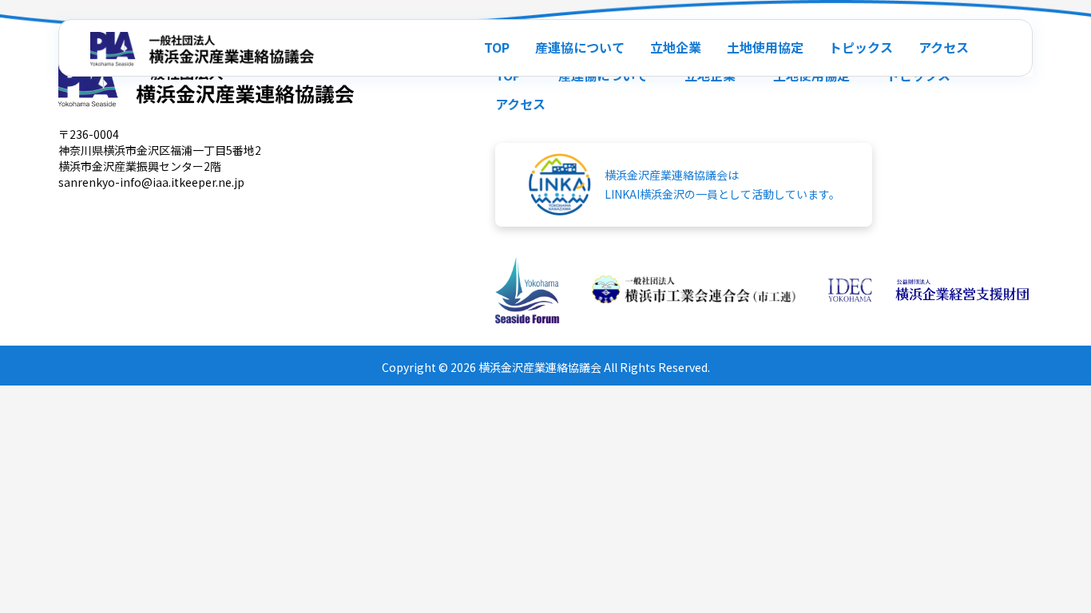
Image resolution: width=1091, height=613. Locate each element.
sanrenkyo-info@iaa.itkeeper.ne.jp (151, 182)
